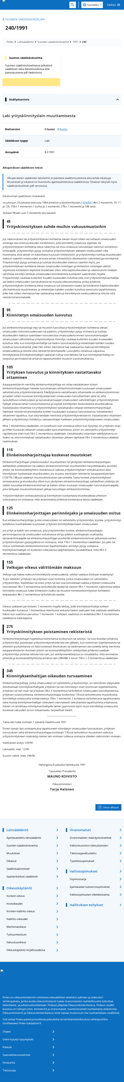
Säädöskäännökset (18, 869)
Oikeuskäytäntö (19, 888)
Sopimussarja (78, 879)
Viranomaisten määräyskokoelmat (90, 838)
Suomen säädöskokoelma (25, 19)
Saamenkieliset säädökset (22, 876)
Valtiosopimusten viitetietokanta (89, 894)
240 (84, 42)
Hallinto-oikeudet (17, 919)
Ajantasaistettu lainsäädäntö (23, 838)
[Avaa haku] (72, 5)
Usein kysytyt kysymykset (18, 1039)
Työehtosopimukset (82, 861)
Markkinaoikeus (16, 927)
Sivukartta (9, 1062)
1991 (75, 42)
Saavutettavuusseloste (16, 1055)
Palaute (7, 1047)
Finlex (9, 42)
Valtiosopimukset (84, 871)
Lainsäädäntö (25, 42)
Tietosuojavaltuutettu (83, 853)
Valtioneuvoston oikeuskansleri (89, 845)
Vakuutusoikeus (16, 942)
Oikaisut (11, 861)
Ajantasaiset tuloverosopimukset (90, 887)
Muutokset (13, 853)
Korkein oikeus (15, 896)
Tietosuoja (9, 1070)
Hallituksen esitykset (86, 905)
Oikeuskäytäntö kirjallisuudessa (25, 950)
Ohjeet (7, 1031)
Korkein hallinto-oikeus (20, 911)
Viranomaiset (80, 830)
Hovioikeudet (14, 903)
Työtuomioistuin (16, 934)
